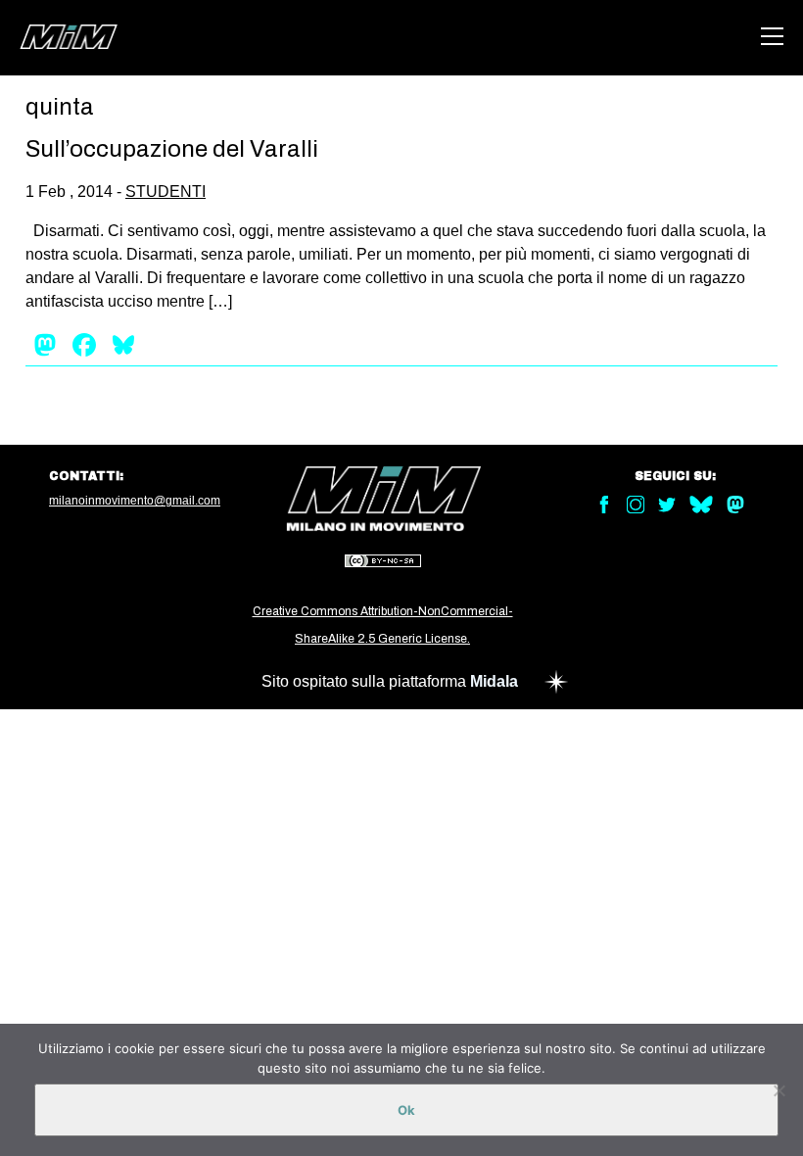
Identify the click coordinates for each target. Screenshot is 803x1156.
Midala (494, 681)
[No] (778, 1090)
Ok (406, 1110)
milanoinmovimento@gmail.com (134, 500)
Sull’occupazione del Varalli (171, 149)
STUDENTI (165, 191)
